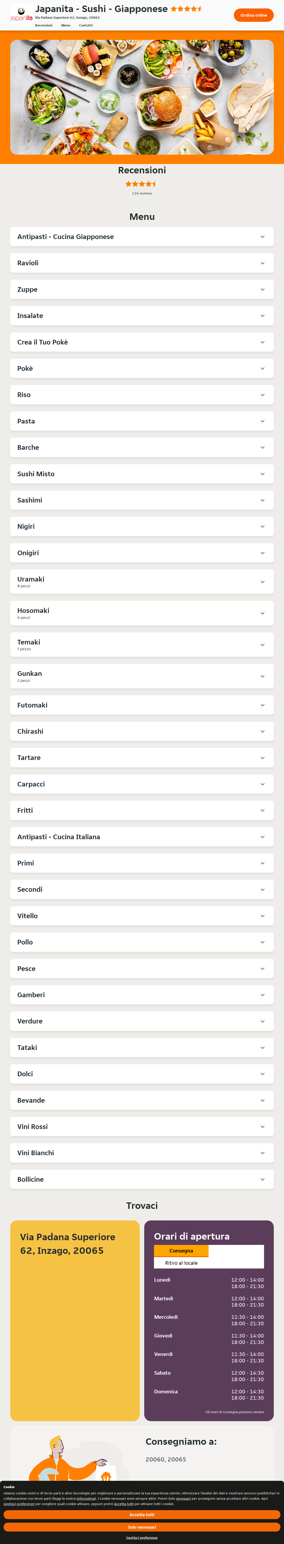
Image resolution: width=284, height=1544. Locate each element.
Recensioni (43, 25)
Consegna (181, 1250)
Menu (65, 25)
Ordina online (254, 15)
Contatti (86, 25)
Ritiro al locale (181, 1262)
